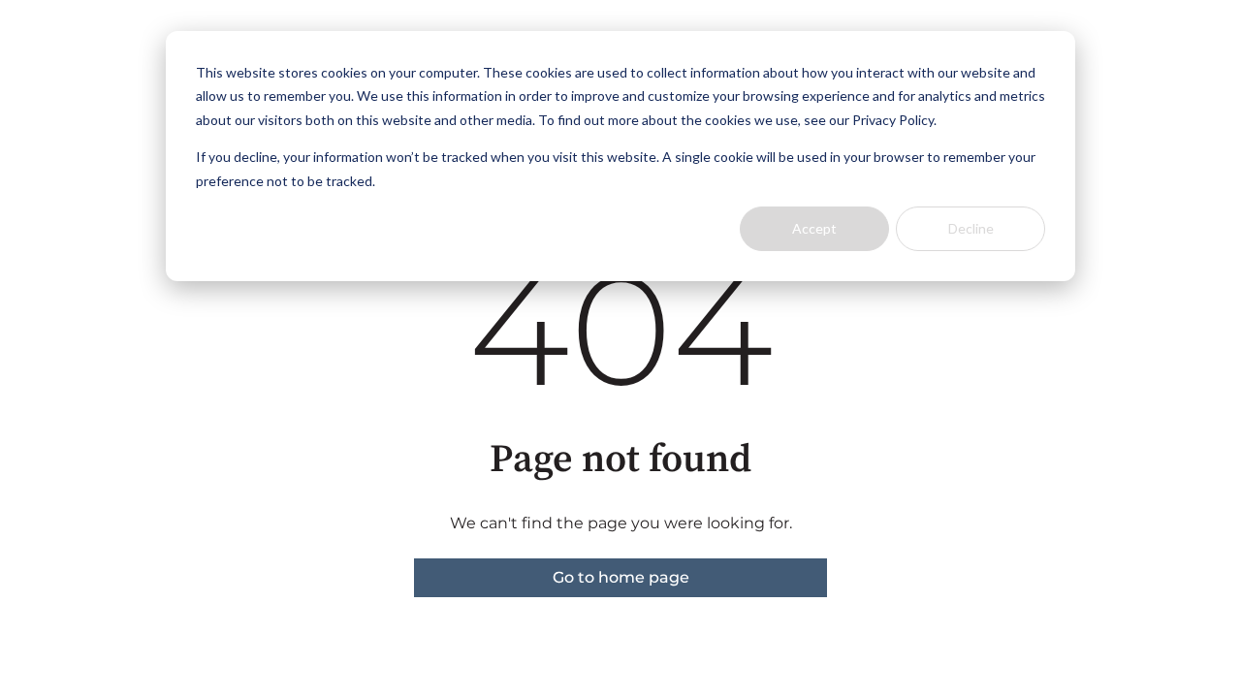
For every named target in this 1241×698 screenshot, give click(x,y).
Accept (814, 228)
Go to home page (621, 577)
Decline (971, 228)
